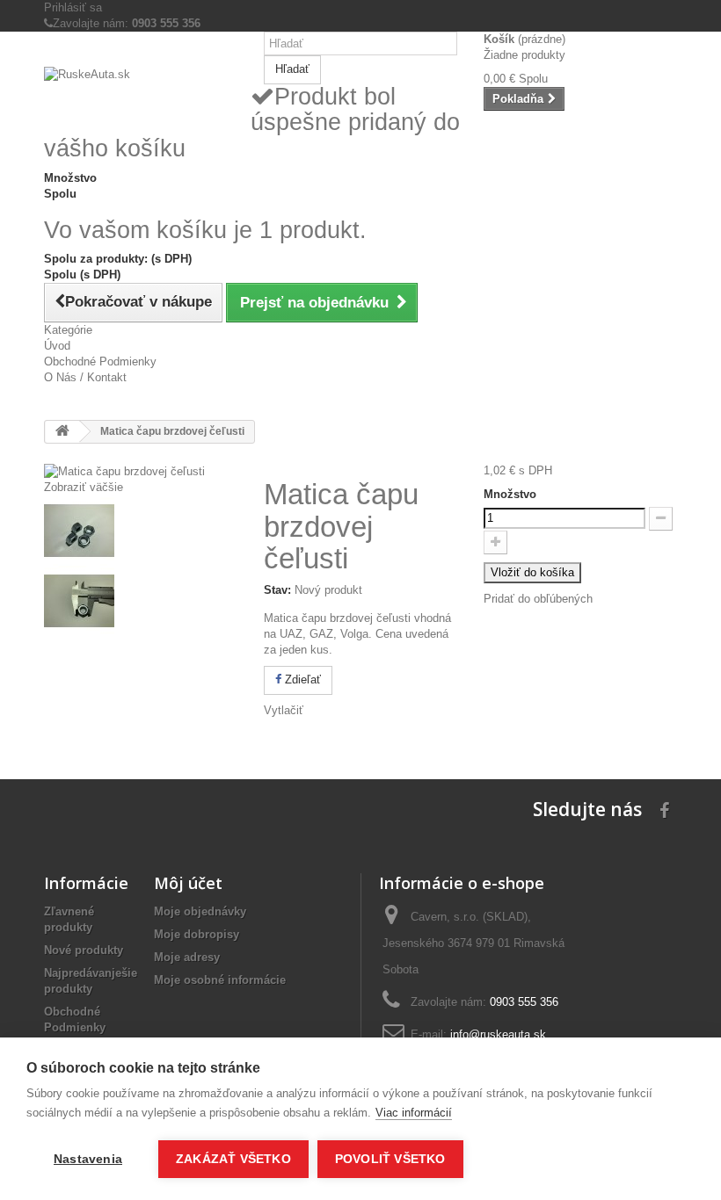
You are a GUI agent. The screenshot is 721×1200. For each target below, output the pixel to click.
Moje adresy (187, 957)
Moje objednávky (200, 911)
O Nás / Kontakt (85, 377)
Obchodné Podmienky (100, 361)
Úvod (57, 345)
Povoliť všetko (390, 1159)
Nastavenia (88, 1159)
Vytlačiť (283, 710)
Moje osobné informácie (220, 980)
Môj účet (188, 882)
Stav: (277, 589)
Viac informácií (413, 1112)
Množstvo (510, 494)
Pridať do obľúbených (538, 598)
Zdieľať (301, 679)
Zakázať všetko (233, 1159)
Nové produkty (83, 950)
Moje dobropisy (196, 934)
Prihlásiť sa (73, 7)
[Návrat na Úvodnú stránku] (62, 432)
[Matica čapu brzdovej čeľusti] (140, 530)
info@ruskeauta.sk (498, 1034)
